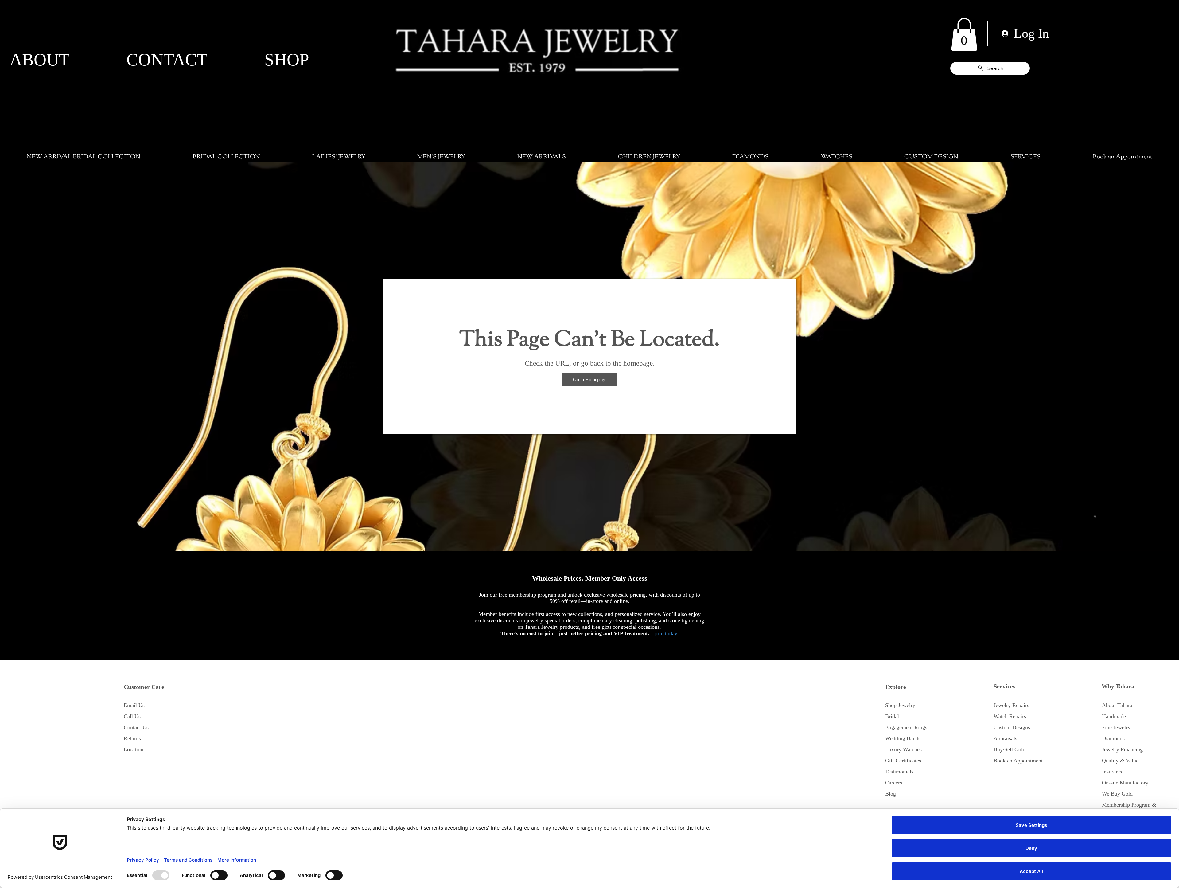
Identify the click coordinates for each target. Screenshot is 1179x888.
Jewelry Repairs (1011, 705)
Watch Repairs (1010, 716)
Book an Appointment (1018, 760)
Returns (132, 738)
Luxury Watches (903, 749)
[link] (964, 34)
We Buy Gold (1117, 794)
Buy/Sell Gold (1009, 749)
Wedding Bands (902, 738)
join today (666, 633)
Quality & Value (1120, 760)
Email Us (134, 705)
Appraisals (1005, 738)
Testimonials (899, 772)
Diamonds (1113, 738)
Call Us (132, 716)
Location (133, 749)
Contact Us (136, 727)
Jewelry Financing (1122, 749)
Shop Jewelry (900, 705)
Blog (890, 794)
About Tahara (1117, 705)
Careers (893, 783)
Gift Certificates (903, 760)
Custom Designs (1012, 727)
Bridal (892, 716)
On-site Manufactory (1125, 783)
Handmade (1114, 716)
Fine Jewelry (1116, 727)
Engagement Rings (906, 727)
